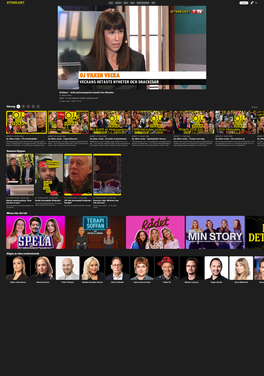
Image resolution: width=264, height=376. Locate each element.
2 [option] (33, 106)
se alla (254, 107)
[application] (132, 47)
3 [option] (28, 106)
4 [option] (23, 106)
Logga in (244, 3)
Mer (153, 3)
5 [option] (18, 106)
